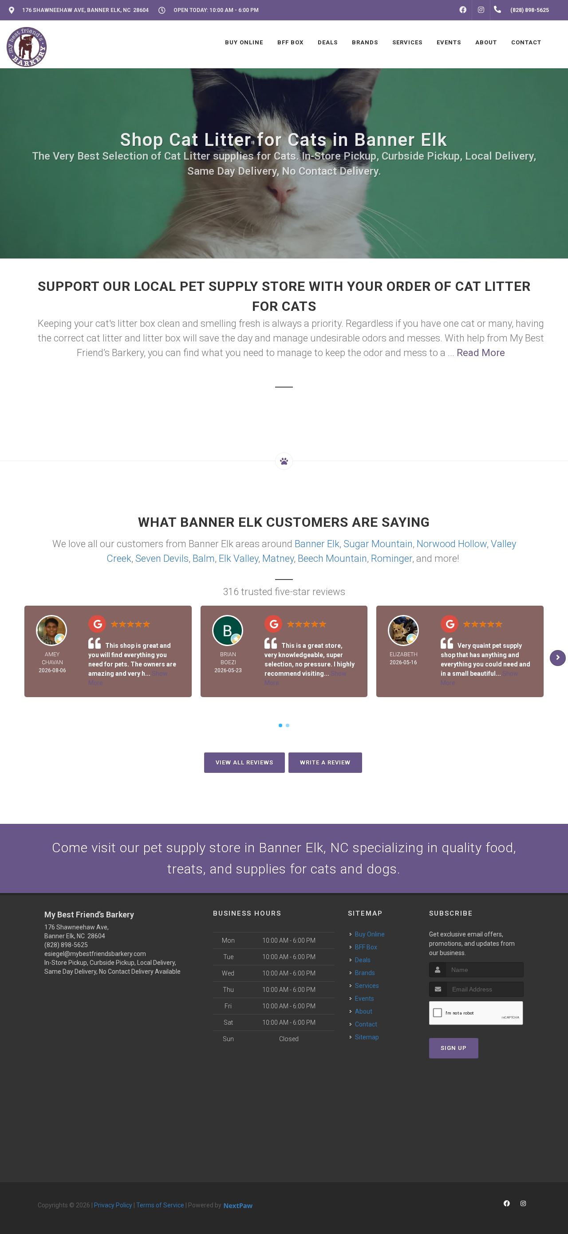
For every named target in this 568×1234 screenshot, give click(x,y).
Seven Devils (162, 558)
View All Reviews (244, 762)
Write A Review (325, 762)
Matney (278, 558)
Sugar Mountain (378, 543)
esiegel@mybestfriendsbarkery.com (95, 953)
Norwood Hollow (452, 543)
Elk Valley (238, 558)
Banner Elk (317, 543)
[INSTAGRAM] (481, 10)
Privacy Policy (113, 1205)
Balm (204, 558)
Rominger (391, 558)
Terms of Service (160, 1205)
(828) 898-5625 (66, 944)
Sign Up (454, 1048)
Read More (481, 352)
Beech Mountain (332, 558)
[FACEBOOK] (463, 10)
